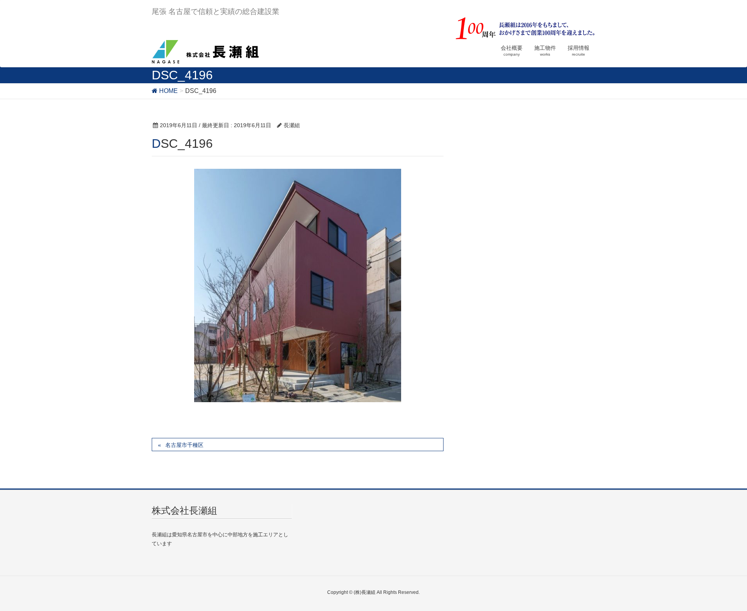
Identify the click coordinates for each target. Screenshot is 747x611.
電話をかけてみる (188, 594)
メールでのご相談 (559, 594)
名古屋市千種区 (184, 445)
